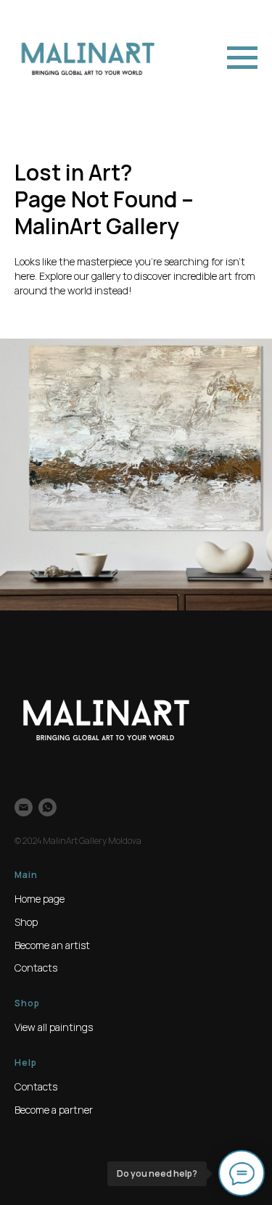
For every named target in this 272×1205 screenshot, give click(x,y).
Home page (40, 899)
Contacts (36, 967)
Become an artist (52, 945)
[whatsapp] (47, 807)
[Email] (24, 807)
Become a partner (54, 1110)
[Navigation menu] (242, 58)
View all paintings (54, 1027)
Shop (26, 922)
